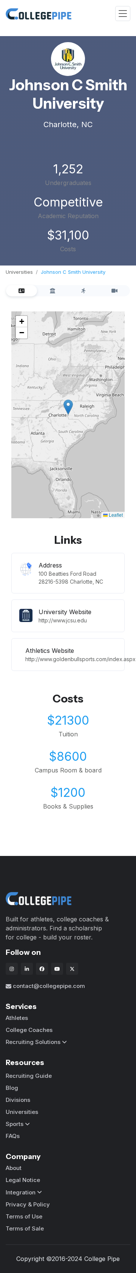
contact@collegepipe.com (49, 985)
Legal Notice (23, 1179)
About (14, 1167)
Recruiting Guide (29, 1075)
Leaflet (115, 514)
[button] (68, 407)
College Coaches (29, 1029)
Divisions (18, 1099)
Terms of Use (24, 1216)
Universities (19, 272)
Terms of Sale (25, 1228)
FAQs (13, 1135)
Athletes (17, 1017)
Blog (12, 1087)
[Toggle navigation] (122, 13)
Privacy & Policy (28, 1204)
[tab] (21, 290)
